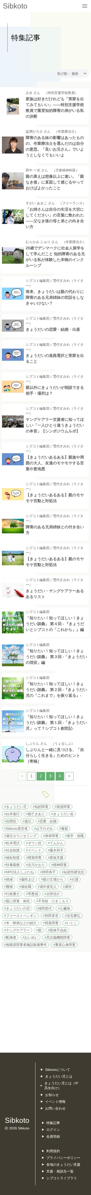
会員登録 (53, 1136)
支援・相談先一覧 (60, 1171)
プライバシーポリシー (63, 1158)
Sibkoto (15, 6)
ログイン (53, 1130)
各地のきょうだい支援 (63, 1164)
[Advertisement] (45, 1002)
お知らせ (52, 1095)
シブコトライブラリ (61, 1178)
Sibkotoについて (57, 1070)
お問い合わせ (55, 1108)
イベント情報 (55, 1101)
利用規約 (53, 1151)
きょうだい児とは (58, 1076)
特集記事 (53, 1123)
